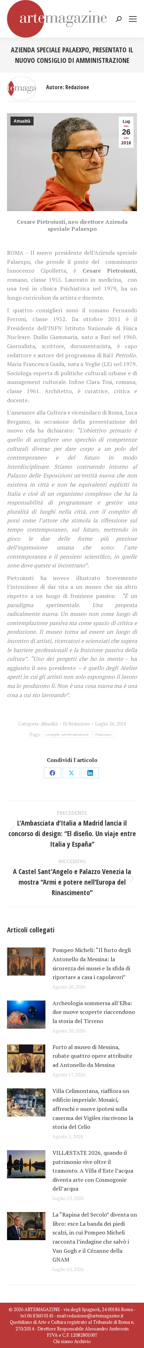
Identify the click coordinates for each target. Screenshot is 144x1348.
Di (76, 724)
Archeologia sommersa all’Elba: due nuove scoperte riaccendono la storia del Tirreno (93, 1012)
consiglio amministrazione (67, 734)
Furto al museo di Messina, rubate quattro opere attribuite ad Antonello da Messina (92, 1056)
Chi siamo (63, 1341)
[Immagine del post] (26, 961)
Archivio (82, 1341)
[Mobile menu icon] (133, 19)
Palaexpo (103, 734)
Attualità (22, 121)
